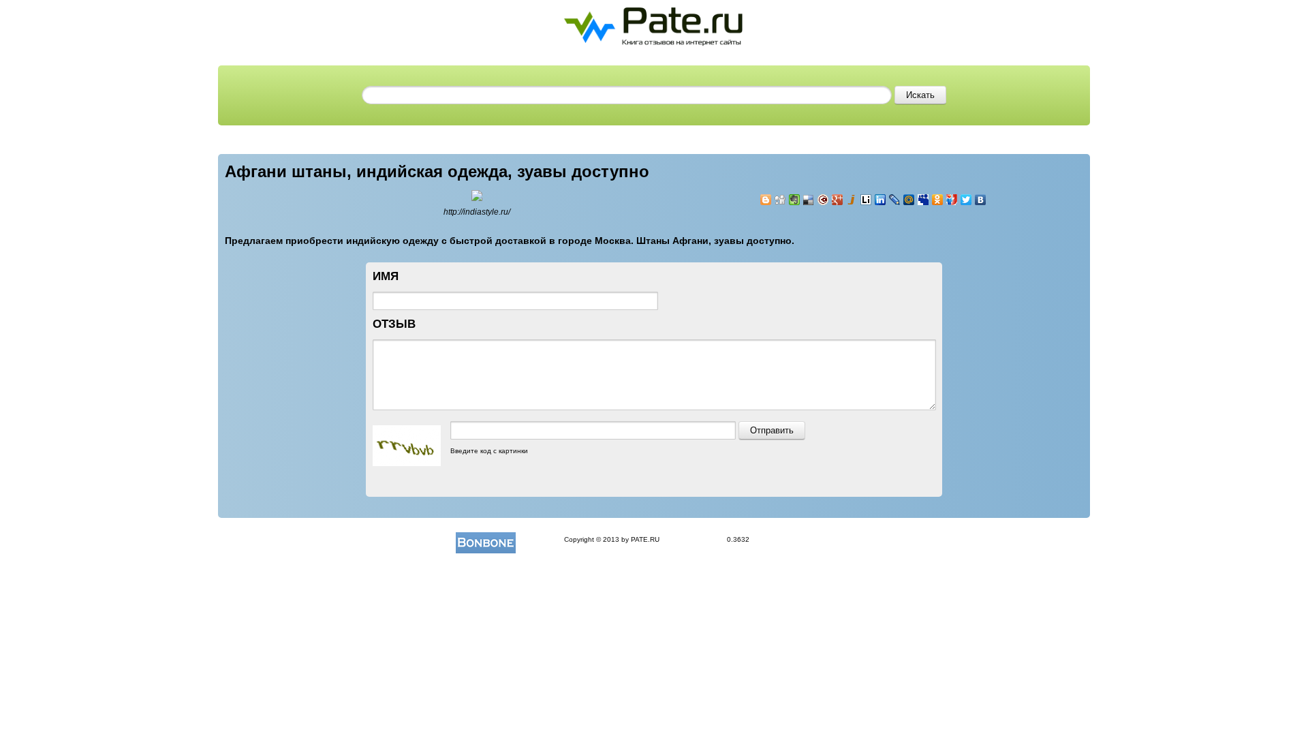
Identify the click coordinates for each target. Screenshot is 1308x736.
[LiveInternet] (866, 200)
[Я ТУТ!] (952, 200)
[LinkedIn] (880, 200)
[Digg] (780, 200)
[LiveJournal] (895, 200)
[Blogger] (766, 200)
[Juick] (852, 200)
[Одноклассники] (938, 200)
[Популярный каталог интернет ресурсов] (486, 539)
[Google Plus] (837, 200)
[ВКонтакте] (981, 200)
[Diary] (823, 200)
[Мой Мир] (909, 200)
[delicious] (809, 200)
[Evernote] (795, 200)
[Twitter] (966, 200)
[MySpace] (923, 200)
